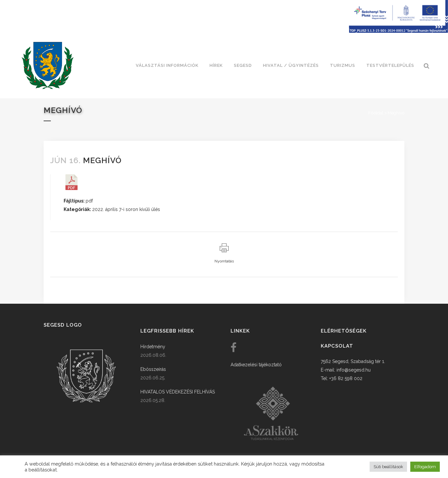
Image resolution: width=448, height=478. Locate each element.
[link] (47, 65)
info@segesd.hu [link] (353, 370)
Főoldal (375, 112)
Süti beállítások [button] (388, 466)
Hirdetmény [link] (152, 346)
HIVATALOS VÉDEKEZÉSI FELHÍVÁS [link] (177, 391)
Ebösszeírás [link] (153, 369)
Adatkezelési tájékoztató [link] (256, 364)
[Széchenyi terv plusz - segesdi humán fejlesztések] (398, 31)
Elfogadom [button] (425, 466)
